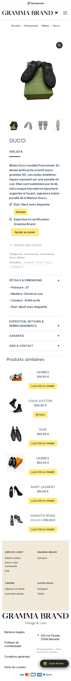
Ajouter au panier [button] (42, 386)
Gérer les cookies (15, 667)
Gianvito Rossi (42, 515)
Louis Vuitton (40, 401)
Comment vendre (14, 593)
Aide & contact (12, 558)
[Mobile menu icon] (65, 13)
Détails (40, 414)
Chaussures (31, 254)
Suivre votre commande (11, 564)
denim (40, 262)
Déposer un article (15, 589)
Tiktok (40, 593)
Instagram (42, 589)
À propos (42, 558)
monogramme (17, 267)
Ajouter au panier (25, 232)
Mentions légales (14, 632)
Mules (21, 257)
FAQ (7, 571)
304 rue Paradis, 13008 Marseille (51, 637)
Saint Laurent (42, 487)
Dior (42, 429)
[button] (59, 45)
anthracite (29, 262)
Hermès (42, 372)
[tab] (35, 296)
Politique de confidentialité (12, 644)
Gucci (49, 262)
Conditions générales (17, 656)
